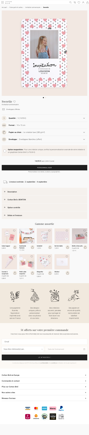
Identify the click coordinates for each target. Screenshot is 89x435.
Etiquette (40, 272)
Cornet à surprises (5, 273)
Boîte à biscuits (77, 246)
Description (12, 192)
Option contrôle (14, 208)
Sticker (56, 272)
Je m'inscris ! (44, 357)
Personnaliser (44, 168)
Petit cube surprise (22, 273)
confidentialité (44, 363)
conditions (54, 363)
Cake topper (6, 246)
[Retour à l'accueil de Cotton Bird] (8, 3)
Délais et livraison (15, 215)
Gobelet (39, 246)
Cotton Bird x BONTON (17, 200)
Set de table (58, 246)
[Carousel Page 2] (45, 97)
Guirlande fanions (22, 247)
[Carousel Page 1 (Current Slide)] (43, 97)
